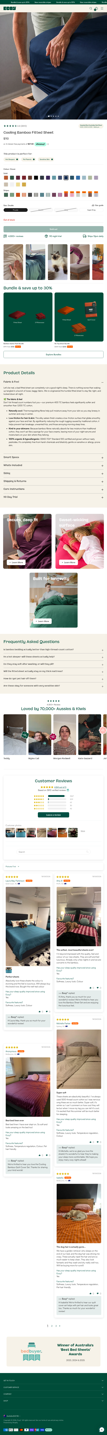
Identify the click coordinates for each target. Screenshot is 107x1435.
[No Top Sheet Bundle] (79, 317)
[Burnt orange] (6, 177)
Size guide (99, 205)
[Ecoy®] (10, 8)
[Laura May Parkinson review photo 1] (28, 926)
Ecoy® (19, 1420)
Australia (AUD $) (13, 1416)
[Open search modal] (91, 8)
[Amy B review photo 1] (79, 917)
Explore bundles (53, 354)
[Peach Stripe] (24, 194)
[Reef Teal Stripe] (42, 194)
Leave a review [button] (53, 815)
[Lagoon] (54, 177)
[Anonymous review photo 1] (28, 1087)
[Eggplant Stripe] (54, 194)
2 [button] (51, 1326)
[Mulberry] (48, 177)
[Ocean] (66, 177)
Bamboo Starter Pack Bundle (14, 344)
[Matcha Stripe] (12, 194)
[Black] (36, 177)
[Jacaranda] (96, 177)
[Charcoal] (42, 177)
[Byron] (78, 177)
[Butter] (18, 184)
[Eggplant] (18, 177)
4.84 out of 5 (60, 787)
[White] (12, 184)
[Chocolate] (30, 177)
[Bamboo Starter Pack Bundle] (28, 317)
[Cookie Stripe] (36, 194)
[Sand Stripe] (48, 194)
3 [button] (56, 1326)
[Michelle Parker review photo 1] (79, 1059)
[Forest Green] (12, 177)
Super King (91, 210)
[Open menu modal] (102, 8)
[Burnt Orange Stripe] (18, 194)
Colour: (9, 169)
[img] (12, 877)
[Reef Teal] (72, 177)
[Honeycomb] (24, 184)
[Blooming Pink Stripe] (60, 194)
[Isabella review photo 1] (79, 1213)
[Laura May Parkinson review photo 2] (9, 970)
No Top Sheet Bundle (62, 344)
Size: (9, 205)
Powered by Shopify (11, 1422)
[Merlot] (24, 177)
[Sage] (90, 177)
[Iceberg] (84, 177)
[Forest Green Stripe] (6, 194)
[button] (39, 796)
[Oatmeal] (6, 184)
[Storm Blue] (60, 177)
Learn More (17, 562)
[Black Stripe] (30, 194)
